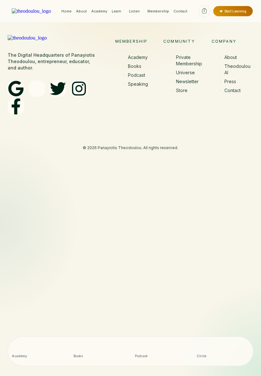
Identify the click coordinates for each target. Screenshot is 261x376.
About (81, 11)
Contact (180, 11)
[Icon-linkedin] (37, 88)
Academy (99, 11)
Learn (116, 11)
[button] (118, 11)
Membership (158, 11)
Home (66, 11)
